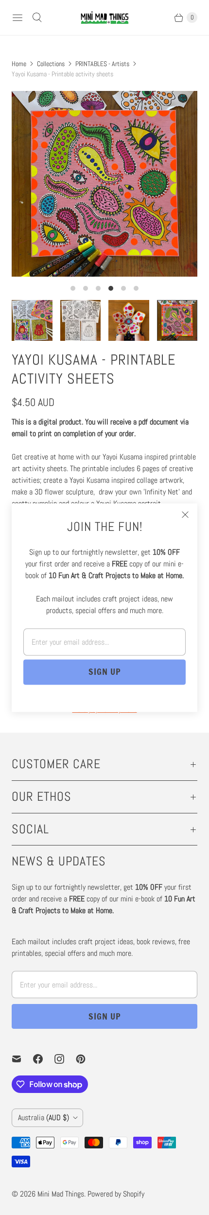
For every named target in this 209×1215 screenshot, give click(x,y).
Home (19, 63)
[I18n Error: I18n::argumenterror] (32, 320)
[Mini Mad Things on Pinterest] (86, 1059)
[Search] (37, 17)
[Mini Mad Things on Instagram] (65, 1059)
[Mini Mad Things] (104, 17)
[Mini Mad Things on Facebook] (43, 1059)
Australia (43, 1117)
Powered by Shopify (115, 1194)
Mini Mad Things (60, 1194)
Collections (51, 63)
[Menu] (17, 17)
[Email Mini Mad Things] (22, 1059)
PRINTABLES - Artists (102, 63)
